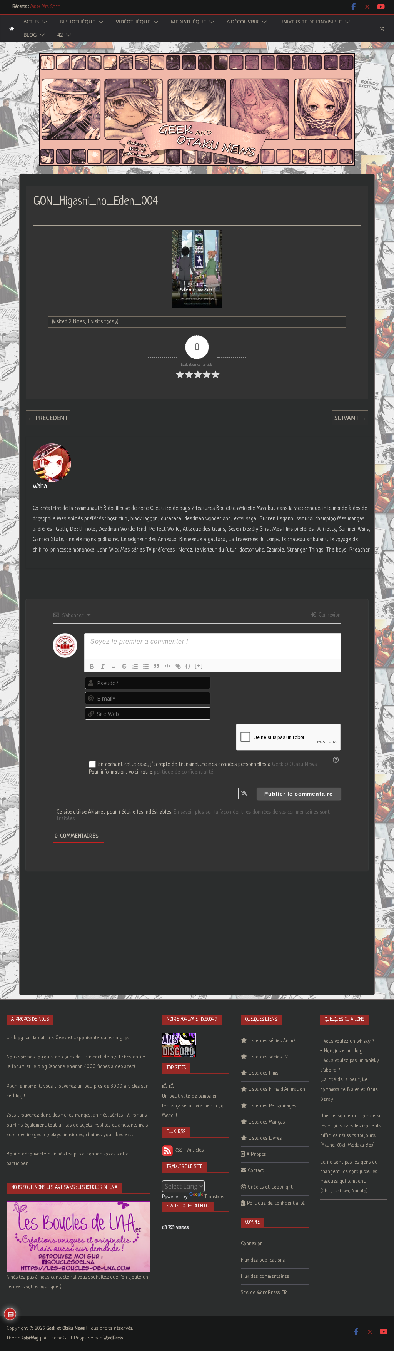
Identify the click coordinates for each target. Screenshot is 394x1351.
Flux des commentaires (265, 1276)
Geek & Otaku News (294, 764)
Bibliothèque (77, 22)
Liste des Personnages (272, 1106)
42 (60, 35)
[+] (199, 666)
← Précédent (48, 417)
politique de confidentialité (183, 772)
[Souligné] (113, 666)
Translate (214, 1197)
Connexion (329, 615)
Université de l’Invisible (310, 22)
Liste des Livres (265, 1138)
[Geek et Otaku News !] (11, 28)
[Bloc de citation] (156, 666)
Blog (30, 35)
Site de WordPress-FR (264, 1293)
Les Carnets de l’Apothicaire (56, 7)
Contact (256, 1171)
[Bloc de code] (167, 666)
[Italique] (102, 666)
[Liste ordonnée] (135, 666)
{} (188, 666)
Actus (31, 22)
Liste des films (263, 1073)
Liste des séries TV (268, 1057)
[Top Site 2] (164, 1086)
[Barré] (124, 666)
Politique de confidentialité (276, 1203)
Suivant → (350, 417)
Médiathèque (188, 22)
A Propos (256, 1154)
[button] (43, 22)
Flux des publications (263, 1260)
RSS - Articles (188, 1150)
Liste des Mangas (267, 1122)
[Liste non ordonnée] (145, 666)
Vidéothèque (133, 22)
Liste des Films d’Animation (277, 1089)
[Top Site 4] (171, 1086)
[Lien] (178, 666)
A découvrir (243, 22)
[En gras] (92, 666)
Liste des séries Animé (272, 1041)
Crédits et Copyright (270, 1187)
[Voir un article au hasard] (382, 28)
